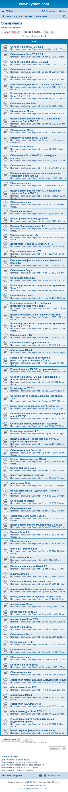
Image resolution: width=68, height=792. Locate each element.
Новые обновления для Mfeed (28, 459)
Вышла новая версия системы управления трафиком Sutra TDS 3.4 (35, 192)
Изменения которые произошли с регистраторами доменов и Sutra (30, 359)
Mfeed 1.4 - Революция (23, 548)
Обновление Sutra (21, 627)
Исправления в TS (21, 335)
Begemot (17, 27)
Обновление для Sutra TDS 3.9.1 (29, 62)
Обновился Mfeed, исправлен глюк (30, 581)
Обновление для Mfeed (23, 103)
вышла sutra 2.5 (19, 574)
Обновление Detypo (21, 270)
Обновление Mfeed (21, 69)
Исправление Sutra (21, 557)
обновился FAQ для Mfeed (25, 703)
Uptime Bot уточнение (23, 468)
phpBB (28, 782)
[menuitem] (9, 11)
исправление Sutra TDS (24, 619)
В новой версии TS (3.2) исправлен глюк (34, 369)
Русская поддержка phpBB (34, 785)
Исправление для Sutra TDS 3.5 (28, 137)
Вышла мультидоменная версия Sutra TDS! (35, 314)
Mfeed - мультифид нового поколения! (32, 730)
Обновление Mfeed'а (22, 295)
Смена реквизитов (21, 211)
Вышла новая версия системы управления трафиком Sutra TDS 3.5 (35, 174)
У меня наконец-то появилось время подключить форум (32, 720)
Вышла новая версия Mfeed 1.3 (28, 566)
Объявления (11, 23)
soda (34, 560)
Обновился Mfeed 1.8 (22, 278)
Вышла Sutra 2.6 (19, 532)
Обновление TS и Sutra (24, 664)
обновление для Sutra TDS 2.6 (28, 516)
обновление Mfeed (21, 350)
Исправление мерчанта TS (25, 251)
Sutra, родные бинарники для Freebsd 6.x (34, 406)
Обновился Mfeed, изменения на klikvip (33, 423)
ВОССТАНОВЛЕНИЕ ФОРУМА (27, 475)
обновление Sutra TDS (23, 687)
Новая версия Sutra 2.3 (23, 611)
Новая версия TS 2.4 (22, 642)
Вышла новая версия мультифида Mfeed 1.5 (36, 524)
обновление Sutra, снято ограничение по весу (37, 589)
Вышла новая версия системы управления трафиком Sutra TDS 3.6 (35, 120)
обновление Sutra (20, 483)
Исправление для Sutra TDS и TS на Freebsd (36, 84)
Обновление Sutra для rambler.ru (29, 342)
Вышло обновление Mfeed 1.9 (27, 226)
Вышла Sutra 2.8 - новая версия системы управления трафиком (34, 440)
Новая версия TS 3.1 (22, 388)
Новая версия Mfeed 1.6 (24, 431)
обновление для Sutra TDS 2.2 (28, 711)
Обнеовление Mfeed (22, 111)
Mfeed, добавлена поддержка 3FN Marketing (35, 596)
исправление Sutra (21, 604)
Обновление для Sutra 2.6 (25, 450)
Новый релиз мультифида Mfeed (29, 218)
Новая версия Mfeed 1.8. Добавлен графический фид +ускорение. (30, 304)
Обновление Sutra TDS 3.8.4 (26, 54)
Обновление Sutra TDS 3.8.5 (26, 46)
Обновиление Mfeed (22, 500)
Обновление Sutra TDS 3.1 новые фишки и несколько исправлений (35, 378)
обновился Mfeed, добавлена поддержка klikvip (38, 679)
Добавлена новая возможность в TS (31, 244)
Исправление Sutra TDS (24, 235)
